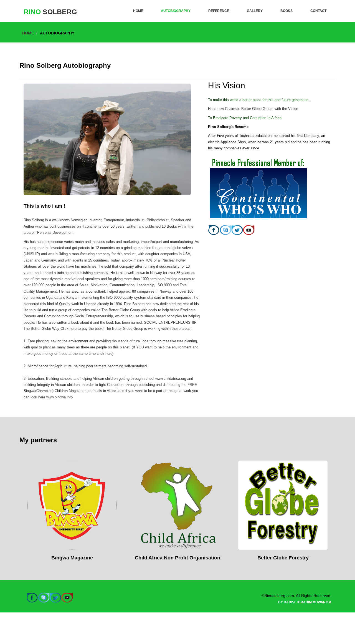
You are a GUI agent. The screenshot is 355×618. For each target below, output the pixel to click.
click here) (105, 353)
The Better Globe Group (121, 310)
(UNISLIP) (32, 254)
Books (286, 11)
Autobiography (176, 11)
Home (138, 11)
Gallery (255, 11)
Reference (218, 11)
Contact (318, 11)
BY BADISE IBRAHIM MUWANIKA (304, 602)
